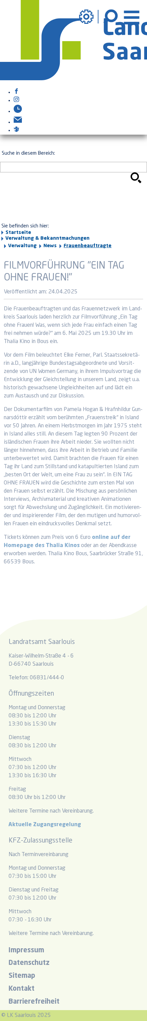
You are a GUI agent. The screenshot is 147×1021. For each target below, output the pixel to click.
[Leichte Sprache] (16, 130)
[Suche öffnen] (111, 16)
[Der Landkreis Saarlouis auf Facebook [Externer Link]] (16, 92)
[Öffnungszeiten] (18, 111)
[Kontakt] (18, 122)
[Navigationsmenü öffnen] (132, 16)
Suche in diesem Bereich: (28, 153)
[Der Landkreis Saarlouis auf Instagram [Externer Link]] (16, 100)
